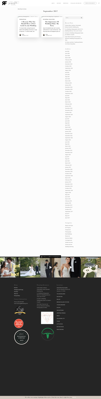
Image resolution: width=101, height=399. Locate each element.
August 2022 (68, 139)
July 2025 (67, 72)
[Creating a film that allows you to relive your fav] (50, 267)
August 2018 (68, 192)
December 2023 (68, 108)
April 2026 (67, 55)
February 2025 (68, 83)
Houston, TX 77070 (61, 291)
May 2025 (67, 76)
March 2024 (67, 102)
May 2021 (67, 158)
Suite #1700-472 (60, 385)
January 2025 (68, 85)
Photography (68, 231)
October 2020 (68, 173)
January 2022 (68, 148)
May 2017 (67, 215)
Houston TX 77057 (61, 339)
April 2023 (67, 125)
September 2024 (69, 93)
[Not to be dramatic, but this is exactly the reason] (30, 267)
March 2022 (67, 146)
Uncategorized (68, 240)
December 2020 (68, 169)
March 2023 (67, 127)
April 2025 (67, 78)
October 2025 (68, 66)
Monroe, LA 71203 (76, 328)
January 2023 (68, 131)
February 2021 (68, 165)
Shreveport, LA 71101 (77, 320)
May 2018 (67, 194)
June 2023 (67, 121)
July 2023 (67, 118)
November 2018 (68, 186)
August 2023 (68, 116)
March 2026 (67, 57)
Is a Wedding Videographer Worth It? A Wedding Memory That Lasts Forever (74, 29)
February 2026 (68, 59)
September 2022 (69, 137)
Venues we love (68, 244)
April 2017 (67, 217)
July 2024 (67, 95)
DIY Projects (68, 227)
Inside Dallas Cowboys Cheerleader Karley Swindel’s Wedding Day (73, 26)
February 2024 (68, 104)
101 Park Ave (59, 369)
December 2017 (68, 205)
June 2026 (67, 53)
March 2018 (67, 198)
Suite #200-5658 (76, 326)
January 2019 (68, 182)
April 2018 (67, 196)
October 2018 (68, 188)
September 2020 (69, 175)
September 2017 (69, 211)
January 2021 (68, 167)
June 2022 (67, 142)
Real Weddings (45, 19)
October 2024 (68, 91)
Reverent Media (52, 19)
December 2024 (68, 87)
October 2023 (68, 112)
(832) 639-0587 (20, 301)
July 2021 (67, 156)
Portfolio (16, 291)
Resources (67, 236)
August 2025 (68, 70)
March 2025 (67, 80)
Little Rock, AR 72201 (61, 386)
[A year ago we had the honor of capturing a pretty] (71, 267)
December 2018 (68, 184)
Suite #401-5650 (76, 311)
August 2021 (68, 154)
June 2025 (67, 74)
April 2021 (67, 161)
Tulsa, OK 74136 (60, 379)
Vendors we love (69, 242)
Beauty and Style (69, 225)
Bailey (23, 34)
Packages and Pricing (18, 289)
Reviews (16, 287)
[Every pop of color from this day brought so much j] (91, 267)
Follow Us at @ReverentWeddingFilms (51, 256)
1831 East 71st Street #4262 (63, 377)
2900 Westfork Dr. (76, 309)
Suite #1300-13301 (61, 371)
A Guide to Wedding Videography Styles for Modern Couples (74, 33)
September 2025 (69, 68)
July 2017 (67, 213)
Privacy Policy (17, 295)
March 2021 (67, 163)
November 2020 (68, 171)
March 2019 (67, 177)
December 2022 (68, 133)
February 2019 (68, 180)
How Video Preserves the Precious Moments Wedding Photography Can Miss (73, 38)
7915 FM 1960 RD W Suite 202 (63, 289)
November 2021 (68, 152)
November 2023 (68, 110)
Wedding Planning (22, 19)
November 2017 (68, 207)
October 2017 (68, 209)
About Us (16, 293)
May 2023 (67, 123)
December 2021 (68, 150)
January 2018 (68, 203)
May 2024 (67, 97)
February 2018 (68, 201)
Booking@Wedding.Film (22, 303)
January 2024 (68, 106)
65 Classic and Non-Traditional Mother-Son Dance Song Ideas (74, 43)
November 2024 (68, 89)
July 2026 (67, 51)
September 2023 (69, 114)
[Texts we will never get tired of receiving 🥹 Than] (10, 267)
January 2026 (68, 62)
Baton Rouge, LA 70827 (77, 312)
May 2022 (67, 144)
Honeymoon (68, 229)
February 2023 (68, 129)
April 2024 (67, 99)
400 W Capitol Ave (61, 383)
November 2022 (68, 135)
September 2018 (69, 190)
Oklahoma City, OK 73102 (62, 372)
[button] (99, 3)
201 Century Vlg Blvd (77, 325)
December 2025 (68, 64)
